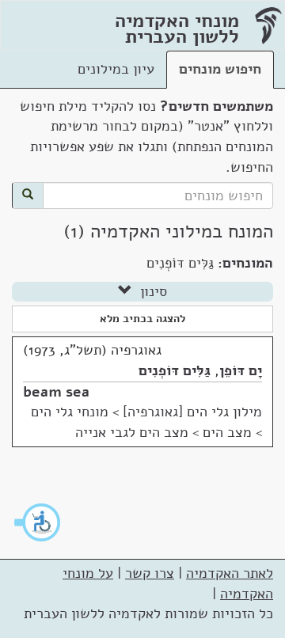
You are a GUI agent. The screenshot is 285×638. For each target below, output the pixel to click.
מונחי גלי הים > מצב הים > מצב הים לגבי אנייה (146, 422)
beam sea (56, 391)
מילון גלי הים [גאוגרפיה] (192, 411)
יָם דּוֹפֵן (240, 370)
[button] (38, 522)
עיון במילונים (116, 68)
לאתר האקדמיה (229, 573)
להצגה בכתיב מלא (142, 318)
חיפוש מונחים (220, 68)
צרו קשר (149, 573)
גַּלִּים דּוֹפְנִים (175, 370)
